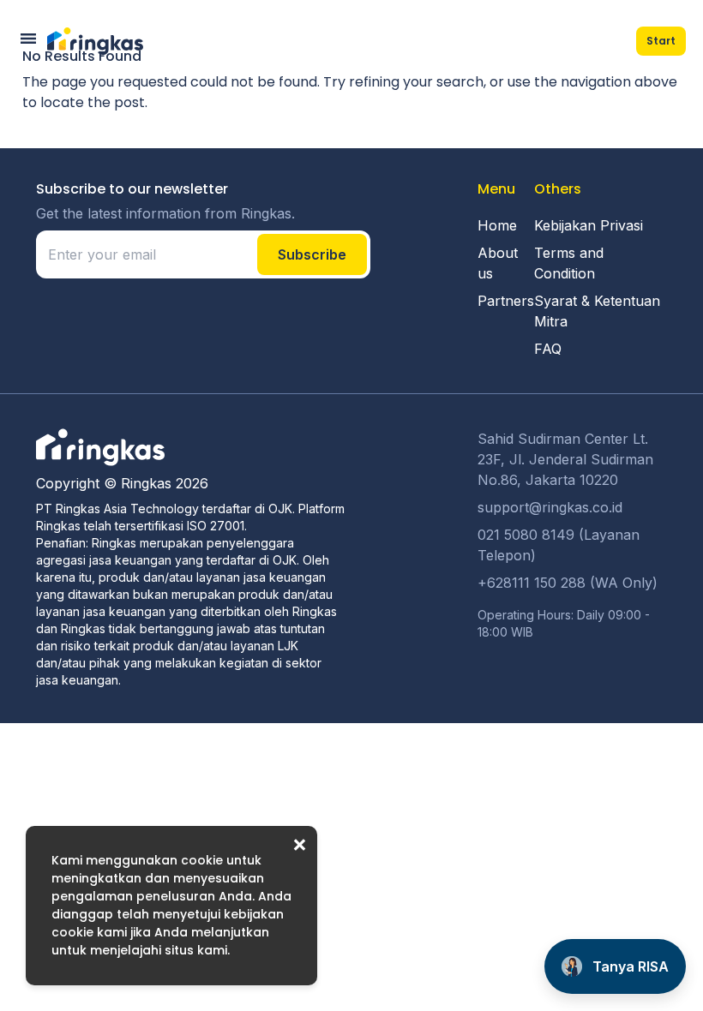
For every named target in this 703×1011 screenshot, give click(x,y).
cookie (202, 860)
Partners (506, 300)
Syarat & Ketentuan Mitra (597, 311)
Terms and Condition (569, 263)
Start (661, 40)
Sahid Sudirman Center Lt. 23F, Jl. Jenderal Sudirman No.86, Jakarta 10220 (565, 459)
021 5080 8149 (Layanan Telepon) (559, 545)
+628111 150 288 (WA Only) (568, 582)
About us (498, 263)
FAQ (548, 348)
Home (497, 225)
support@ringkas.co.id (550, 507)
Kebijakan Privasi (588, 225)
